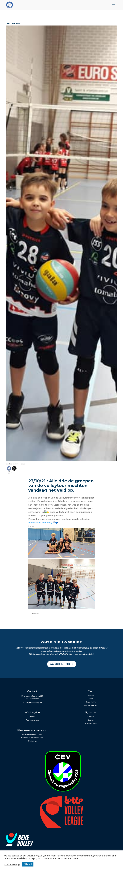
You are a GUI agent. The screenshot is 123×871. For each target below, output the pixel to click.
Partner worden (90, 705)
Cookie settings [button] (12, 864)
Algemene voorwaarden (32, 734)
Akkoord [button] (28, 864)
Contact (90, 717)
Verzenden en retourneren (32, 738)
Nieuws (91, 695)
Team (90, 699)
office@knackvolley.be (32, 702)
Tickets (32, 717)
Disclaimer (32, 741)
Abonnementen (32, 720)
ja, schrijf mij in (61, 664)
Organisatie (91, 702)
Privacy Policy (91, 723)
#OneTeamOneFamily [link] (40, 522)
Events (90, 720)
